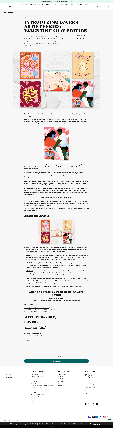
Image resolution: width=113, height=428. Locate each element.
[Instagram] (93, 404)
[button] (96, 425)
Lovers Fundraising (89, 384)
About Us (87, 396)
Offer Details (61, 383)
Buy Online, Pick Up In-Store (38, 399)
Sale (86, 4)
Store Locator (34, 392)
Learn (57, 8)
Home (5, 11)
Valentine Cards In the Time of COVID (35, 311)
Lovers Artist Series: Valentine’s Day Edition (46, 119)
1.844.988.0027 (8, 374)
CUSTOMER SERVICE (37, 371)
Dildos (41, 4)
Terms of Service (35, 379)
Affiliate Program (89, 393)
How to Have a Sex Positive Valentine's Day (36, 308)
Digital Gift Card (35, 396)
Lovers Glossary (62, 374)
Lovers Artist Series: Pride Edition (42, 165)
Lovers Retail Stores (36, 390)
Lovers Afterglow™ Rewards (38, 394)
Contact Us (87, 400)
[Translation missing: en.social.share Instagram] (87, 38)
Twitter (49, 300)
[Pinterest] (84, 38)
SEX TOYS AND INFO (64, 371)
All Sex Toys (61, 376)
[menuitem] (24, 4)
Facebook (55, 300)
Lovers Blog (10, 11)
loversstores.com (89, 380)
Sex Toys (24, 4)
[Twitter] (90, 404)
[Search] (102, 6)
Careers (87, 390)
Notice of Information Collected (32, 424)
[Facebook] (77, 38)
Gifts (72, 4)
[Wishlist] (105, 6)
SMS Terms (34, 381)
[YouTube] (97, 404)
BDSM (56, 4)
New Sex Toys (61, 379)
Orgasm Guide (61, 385)
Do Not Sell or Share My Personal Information (42, 385)
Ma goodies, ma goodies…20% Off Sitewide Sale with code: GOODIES (56, 1)
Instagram (44, 300)
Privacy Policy (34, 374)
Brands (80, 4)
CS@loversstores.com (9, 377)
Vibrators (33, 4)
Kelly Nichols (29, 271)
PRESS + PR (42, 327)
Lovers (28, 188)
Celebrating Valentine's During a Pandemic (36, 309)
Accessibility (34, 383)
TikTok (60, 300)
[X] (81, 38)
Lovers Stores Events (90, 387)
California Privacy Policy (37, 376)
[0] (108, 6)
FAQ (32, 401)
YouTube (67, 300)
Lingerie (48, 4)
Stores (51, 8)
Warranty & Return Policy (37, 388)
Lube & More (64, 4)
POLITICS (35, 327)
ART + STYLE (27, 327)
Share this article (82, 35)
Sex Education (61, 381)
